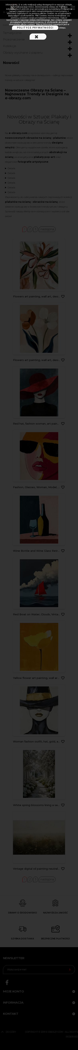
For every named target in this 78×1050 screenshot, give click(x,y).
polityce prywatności (35, 27)
